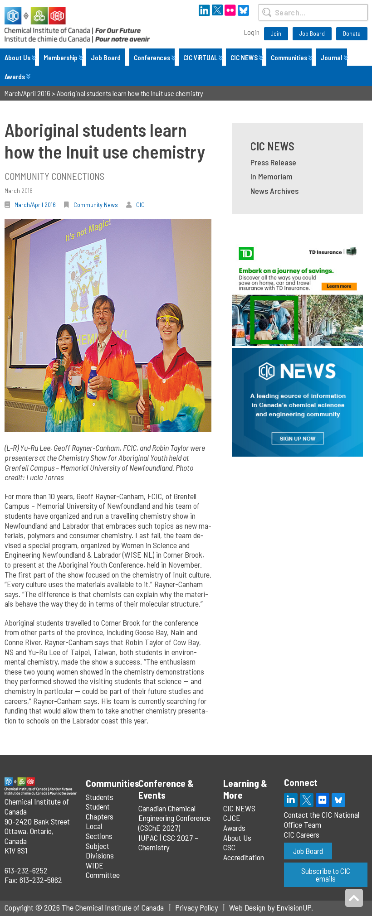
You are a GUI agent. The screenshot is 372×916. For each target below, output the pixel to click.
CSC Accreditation (243, 852)
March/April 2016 (35, 204)
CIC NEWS (244, 57)
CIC (140, 204)
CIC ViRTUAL (200, 57)
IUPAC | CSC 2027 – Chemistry (168, 843)
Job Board (312, 33)
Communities (289, 57)
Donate (352, 33)
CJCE (231, 818)
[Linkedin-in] (291, 800)
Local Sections (99, 831)
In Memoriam (271, 176)
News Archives (274, 191)
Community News (95, 204)
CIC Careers (301, 834)
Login (251, 32)
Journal (331, 57)
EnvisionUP (293, 907)
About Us (17, 57)
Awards (15, 76)
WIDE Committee (103, 870)
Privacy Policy (196, 907)
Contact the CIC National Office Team (321, 819)
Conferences (152, 57)
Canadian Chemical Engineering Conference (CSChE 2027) (174, 818)
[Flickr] (322, 800)
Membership (61, 57)
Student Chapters (99, 811)
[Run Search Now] (266, 12)
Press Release (273, 162)
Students (99, 797)
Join (276, 33)
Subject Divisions (100, 851)
